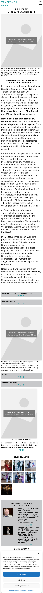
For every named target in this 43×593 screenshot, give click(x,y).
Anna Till (27, 89)
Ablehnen (21, 580)
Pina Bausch (32, 111)
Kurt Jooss (6, 111)
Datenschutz (23, 590)
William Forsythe (14, 114)
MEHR (29, 525)
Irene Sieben (7, 118)
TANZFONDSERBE (9, 4)
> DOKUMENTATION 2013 (21, 12)
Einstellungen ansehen (21, 586)
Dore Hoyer (19, 111)
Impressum (30, 590)
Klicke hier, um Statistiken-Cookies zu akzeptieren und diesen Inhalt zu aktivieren (21, 41)
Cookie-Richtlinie (14, 590)
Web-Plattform (32, 271)
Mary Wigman (31, 108)
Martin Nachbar (9, 121)
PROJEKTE (21, 9)
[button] (39, 553)
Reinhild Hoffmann (24, 118)
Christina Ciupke (9, 89)
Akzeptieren (21, 574)
